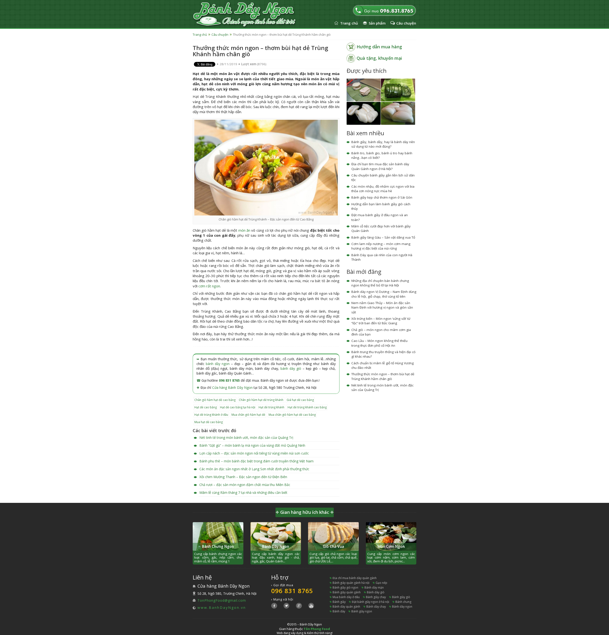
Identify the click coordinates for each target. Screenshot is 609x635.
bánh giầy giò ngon (345, 587)
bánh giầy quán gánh (347, 592)
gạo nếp (381, 583)
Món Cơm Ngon (391, 546)
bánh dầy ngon (218, 363)
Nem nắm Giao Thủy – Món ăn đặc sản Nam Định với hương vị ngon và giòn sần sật (382, 307)
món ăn (244, 230)
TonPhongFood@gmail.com (221, 600)
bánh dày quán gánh (346, 607)
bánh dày (339, 611)
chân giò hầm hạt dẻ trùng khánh (261, 400)
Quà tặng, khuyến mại (379, 58)
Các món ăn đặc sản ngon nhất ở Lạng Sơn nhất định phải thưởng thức (254, 469)
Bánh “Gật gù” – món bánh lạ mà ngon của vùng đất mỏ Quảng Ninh (252, 445)
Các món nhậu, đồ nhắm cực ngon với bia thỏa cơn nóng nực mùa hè (382, 188)
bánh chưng (403, 602)
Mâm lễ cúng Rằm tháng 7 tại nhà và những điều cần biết (243, 492)
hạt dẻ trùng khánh (271, 407)
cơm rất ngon (209, 286)
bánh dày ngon (402, 607)
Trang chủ (349, 23)
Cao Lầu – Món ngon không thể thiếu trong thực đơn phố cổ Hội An (379, 343)
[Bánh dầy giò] (364, 89)
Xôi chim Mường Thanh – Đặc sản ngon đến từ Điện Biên (243, 477)
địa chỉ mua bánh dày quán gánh (355, 578)
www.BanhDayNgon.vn (221, 607)
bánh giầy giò (401, 597)
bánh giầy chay (376, 597)
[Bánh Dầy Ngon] (256, 15)
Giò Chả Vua (333, 546)
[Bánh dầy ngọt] (398, 113)
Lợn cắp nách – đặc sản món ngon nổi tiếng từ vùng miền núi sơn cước (254, 453)
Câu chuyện (406, 23)
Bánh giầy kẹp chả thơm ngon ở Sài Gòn (381, 197)
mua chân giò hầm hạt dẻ (248, 415)
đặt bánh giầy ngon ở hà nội (370, 602)
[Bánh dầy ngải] (398, 89)
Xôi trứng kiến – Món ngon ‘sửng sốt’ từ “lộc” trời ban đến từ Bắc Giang (380, 320)
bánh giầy (339, 602)
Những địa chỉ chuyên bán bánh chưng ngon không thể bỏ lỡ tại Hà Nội (380, 283)
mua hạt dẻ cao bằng (208, 422)
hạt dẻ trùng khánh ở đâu (211, 415)
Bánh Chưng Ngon (218, 546)
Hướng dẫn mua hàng (379, 47)
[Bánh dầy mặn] (364, 113)
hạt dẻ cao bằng (205, 407)
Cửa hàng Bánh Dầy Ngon (232, 387)
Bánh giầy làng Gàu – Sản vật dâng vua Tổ (383, 237)
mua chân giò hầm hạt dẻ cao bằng (292, 415)
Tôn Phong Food (317, 629)
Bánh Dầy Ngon (275, 546)
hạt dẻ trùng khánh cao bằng (307, 407)
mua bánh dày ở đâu (346, 597)
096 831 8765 (229, 380)
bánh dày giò (290, 368)
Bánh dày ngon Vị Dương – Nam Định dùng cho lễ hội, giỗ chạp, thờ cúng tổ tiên (383, 294)
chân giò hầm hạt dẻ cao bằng (215, 400)
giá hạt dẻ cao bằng (300, 400)
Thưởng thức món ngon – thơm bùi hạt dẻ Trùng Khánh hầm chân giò (382, 376)
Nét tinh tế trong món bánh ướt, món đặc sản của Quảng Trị (246, 437)
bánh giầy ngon (361, 611)
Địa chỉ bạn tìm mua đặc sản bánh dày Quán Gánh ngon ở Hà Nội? (380, 166)
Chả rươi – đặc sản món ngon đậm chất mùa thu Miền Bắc (244, 484)
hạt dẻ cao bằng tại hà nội (237, 407)
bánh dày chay (376, 607)
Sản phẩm (377, 23)
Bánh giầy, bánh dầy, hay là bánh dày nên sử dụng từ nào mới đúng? (383, 144)
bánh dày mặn (374, 587)
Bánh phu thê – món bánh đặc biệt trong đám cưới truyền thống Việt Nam (256, 461)
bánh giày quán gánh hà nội (351, 583)
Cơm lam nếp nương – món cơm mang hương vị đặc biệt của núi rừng (380, 246)
